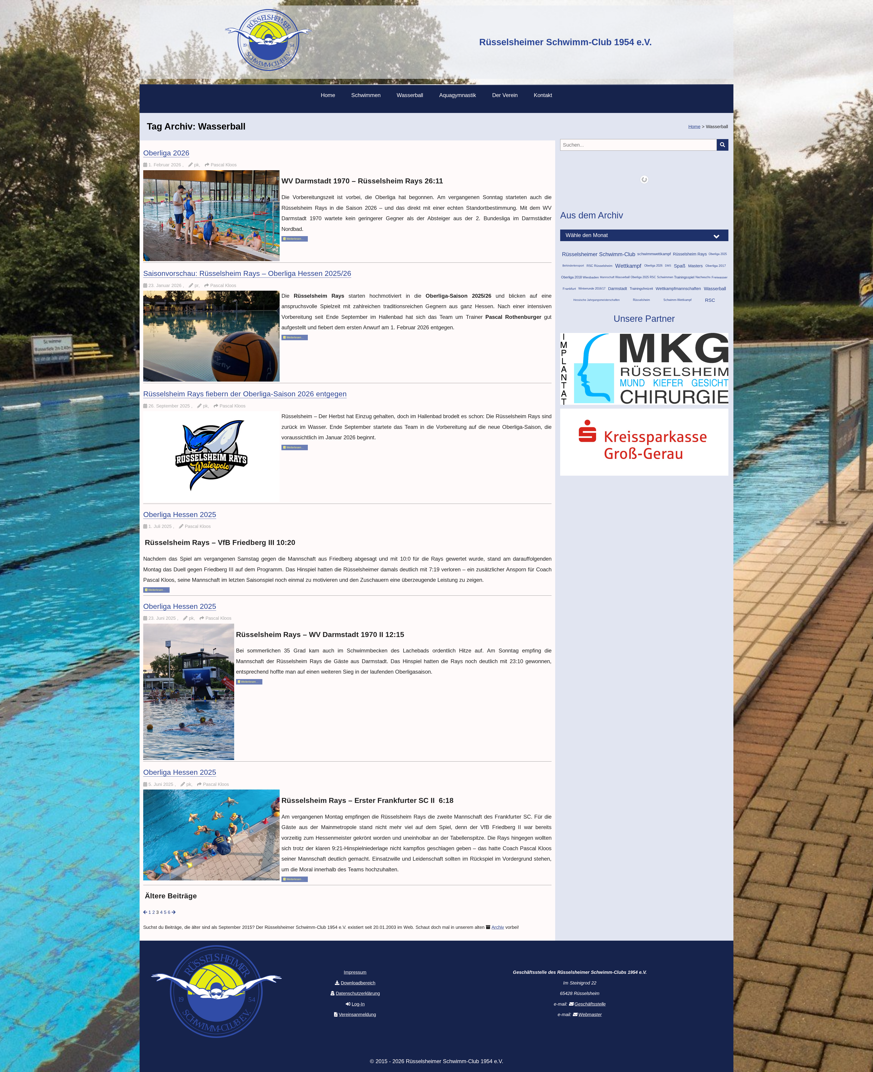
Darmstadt (617, 288)
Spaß (679, 265)
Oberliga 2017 (715, 265)
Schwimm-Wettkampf (677, 300)
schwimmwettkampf (654, 254)
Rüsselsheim (641, 300)
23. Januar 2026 (165, 285)
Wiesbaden (591, 277)
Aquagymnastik (457, 95)
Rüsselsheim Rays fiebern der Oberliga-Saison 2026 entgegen (245, 394)
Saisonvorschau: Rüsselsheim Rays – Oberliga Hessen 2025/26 (247, 273)
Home (328, 95)
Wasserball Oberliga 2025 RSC (635, 277)
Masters (695, 266)
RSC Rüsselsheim (599, 265)
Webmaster (590, 1014)
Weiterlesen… (295, 238)
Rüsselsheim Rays (690, 254)
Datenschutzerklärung (358, 993)
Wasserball (410, 95)
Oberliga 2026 (166, 153)
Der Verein (505, 95)
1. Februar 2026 (165, 164)
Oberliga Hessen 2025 (179, 514)
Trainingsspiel (684, 277)
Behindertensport (573, 265)
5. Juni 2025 (161, 784)
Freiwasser (720, 277)
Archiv (498, 927)
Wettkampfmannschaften (678, 288)
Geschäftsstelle (590, 1004)
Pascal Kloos (224, 164)
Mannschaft (607, 277)
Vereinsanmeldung (357, 1014)
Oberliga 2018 (571, 277)
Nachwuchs (703, 277)
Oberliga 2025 (718, 254)
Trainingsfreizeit (641, 288)
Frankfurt (569, 288)
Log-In (358, 1004)
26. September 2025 (169, 405)
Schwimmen (366, 95)
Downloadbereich (358, 982)
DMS (668, 265)
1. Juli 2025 (160, 526)
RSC (710, 300)
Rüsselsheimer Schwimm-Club (598, 254)
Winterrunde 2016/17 (591, 288)
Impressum (355, 972)
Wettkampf (628, 266)
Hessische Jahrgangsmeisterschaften (596, 300)
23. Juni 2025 (162, 618)
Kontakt (543, 95)
